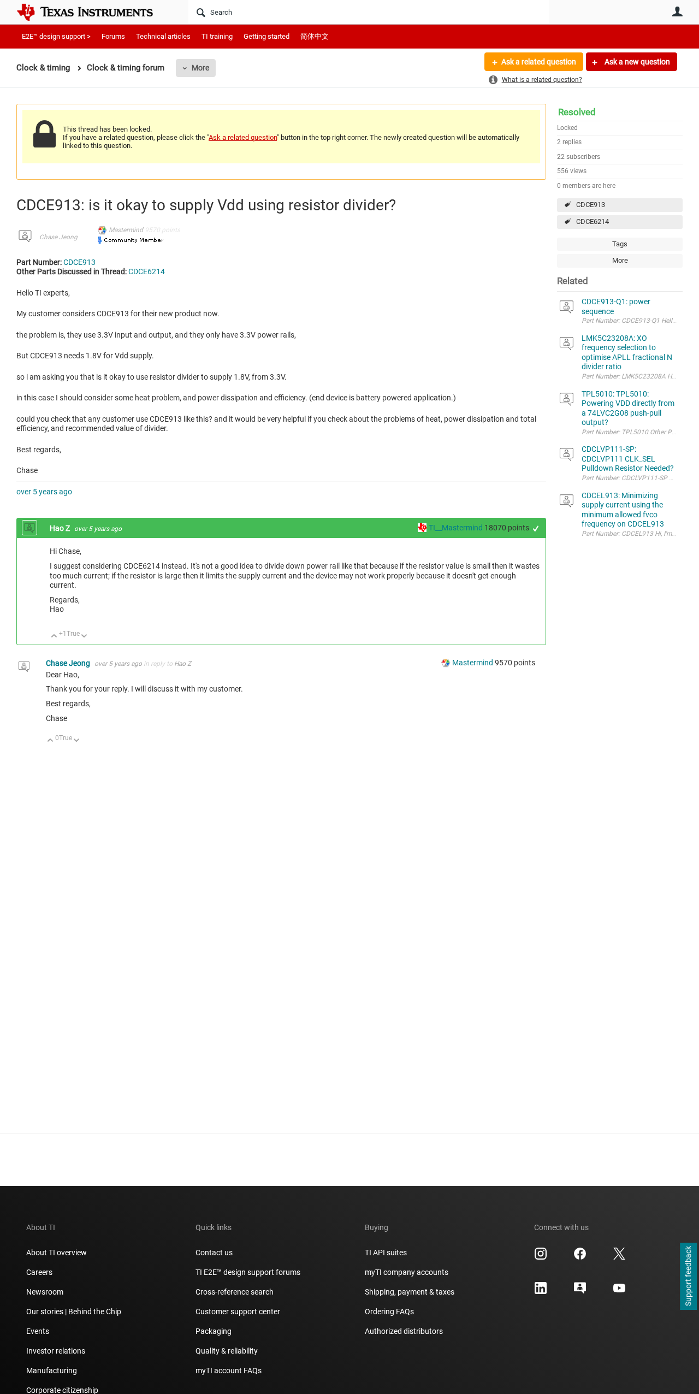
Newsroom (44, 1291)
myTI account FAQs (229, 1370)
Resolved (577, 112)
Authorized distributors (404, 1331)
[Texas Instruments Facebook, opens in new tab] (580, 1257)
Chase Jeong (58, 237)
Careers (39, 1272)
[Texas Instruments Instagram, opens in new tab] (540, 1257)
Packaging (214, 1331)
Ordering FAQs (389, 1311)
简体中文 (314, 36)
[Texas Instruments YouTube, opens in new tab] (619, 1291)
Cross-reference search (235, 1291)
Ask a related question (538, 61)
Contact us (214, 1252)
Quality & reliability (227, 1350)
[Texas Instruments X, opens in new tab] (619, 1257)
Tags (619, 244)
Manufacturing (51, 1370)
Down (84, 636)
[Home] (92, 12)
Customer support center (238, 1311)
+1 (536, 528)
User (677, 11)
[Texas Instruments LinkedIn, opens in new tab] (540, 1291)
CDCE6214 (592, 221)
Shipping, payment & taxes (409, 1291)
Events (37, 1331)
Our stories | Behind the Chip (73, 1311)
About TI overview (56, 1252)
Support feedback (688, 1277)
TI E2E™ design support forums (248, 1272)
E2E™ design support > (56, 36)
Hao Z (61, 528)
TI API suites (386, 1252)
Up (54, 636)
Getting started (266, 36)
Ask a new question (636, 61)
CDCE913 (590, 204)
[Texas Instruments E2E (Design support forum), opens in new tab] (580, 1291)
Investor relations (55, 1350)
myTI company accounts (406, 1272)
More (200, 67)
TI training (217, 36)
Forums (113, 36)
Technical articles (163, 36)
